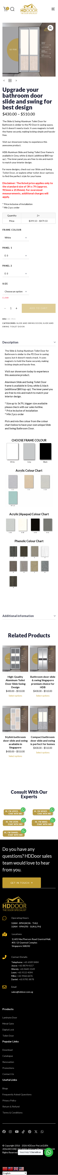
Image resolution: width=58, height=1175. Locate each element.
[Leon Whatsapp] (14, 822)
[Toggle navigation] (46, 9)
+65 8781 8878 (26, 979)
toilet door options (43, 172)
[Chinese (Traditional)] (10, 1168)
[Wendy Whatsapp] (43, 811)
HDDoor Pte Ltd (35, 1145)
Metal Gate (8, 1023)
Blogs (5, 1088)
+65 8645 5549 (27, 969)
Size (5, 283)
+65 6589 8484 (31, 962)
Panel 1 (7, 247)
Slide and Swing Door (29, 323)
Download (7, 1049)
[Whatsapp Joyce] (14, 811)
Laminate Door (9, 1017)
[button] (12, 9)
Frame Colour (12, 229)
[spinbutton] (11, 308)
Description (10, 342)
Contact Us (8, 1074)
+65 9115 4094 (25, 972)
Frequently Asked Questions (17, 1094)
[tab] (29, 342)
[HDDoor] (14, 903)
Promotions (8, 1068)
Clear (5, 298)
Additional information (18, 616)
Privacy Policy (9, 1100)
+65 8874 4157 (26, 965)
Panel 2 (7, 265)
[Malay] (21, 1168)
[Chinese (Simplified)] (5, 1168)
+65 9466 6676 (25, 975)
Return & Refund (10, 1106)
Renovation (8, 1062)
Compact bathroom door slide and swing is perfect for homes (42, 740)
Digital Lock (8, 1029)
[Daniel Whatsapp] (14, 832)
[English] (16, 1168)
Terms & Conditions (12, 1112)
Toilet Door (8, 1035)
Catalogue (7, 1055)
